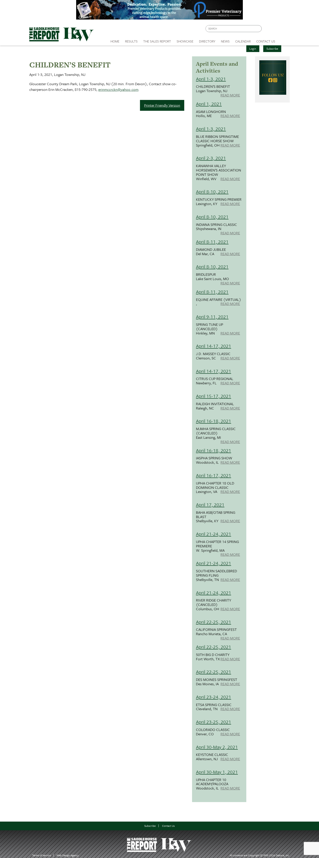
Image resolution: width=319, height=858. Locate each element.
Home (114, 41)
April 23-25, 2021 (213, 721)
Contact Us (168, 825)
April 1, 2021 (209, 103)
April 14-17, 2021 (213, 346)
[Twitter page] (275, 30)
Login (252, 48)
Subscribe (272, 48)
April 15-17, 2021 (213, 396)
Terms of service (41, 855)
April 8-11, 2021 (212, 241)
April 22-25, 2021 (213, 621)
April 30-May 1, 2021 (217, 771)
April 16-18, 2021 (213, 421)
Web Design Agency (67, 855)
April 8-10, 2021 (212, 191)
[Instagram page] (283, 30)
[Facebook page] (267, 30)
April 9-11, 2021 (212, 316)
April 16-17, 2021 (213, 475)
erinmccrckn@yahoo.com (118, 89)
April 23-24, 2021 (213, 696)
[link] (114, 40)
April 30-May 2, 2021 (217, 747)
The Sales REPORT (157, 41)
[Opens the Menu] (284, 39)
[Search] (259, 28)
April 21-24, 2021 (213, 533)
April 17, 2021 (210, 504)
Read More (230, 95)
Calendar (243, 41)
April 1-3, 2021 (211, 78)
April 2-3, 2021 (211, 158)
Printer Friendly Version (162, 105)
